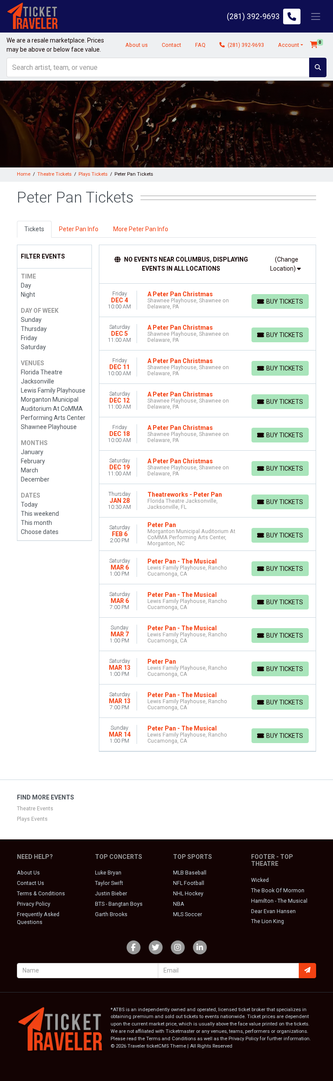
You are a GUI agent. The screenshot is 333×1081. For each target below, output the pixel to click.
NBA (178, 904)
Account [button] (288, 45)
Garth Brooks (111, 914)
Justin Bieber (111, 894)
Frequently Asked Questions (38, 918)
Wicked (260, 880)
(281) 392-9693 (245, 45)
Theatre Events (35, 809)
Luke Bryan (108, 873)
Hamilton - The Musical (279, 901)
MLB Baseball (189, 873)
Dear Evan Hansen (273, 911)
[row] (207, 300)
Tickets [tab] (34, 229)
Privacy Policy (33, 904)
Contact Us (30, 883)
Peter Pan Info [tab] (78, 229)
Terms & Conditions (41, 894)
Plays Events (32, 819)
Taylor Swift (109, 883)
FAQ (200, 45)
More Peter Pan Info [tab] (140, 229)
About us (136, 45)
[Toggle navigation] (315, 16)
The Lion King (267, 921)
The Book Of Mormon (277, 891)
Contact (171, 45)
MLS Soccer (187, 914)
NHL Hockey (188, 894)
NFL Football (188, 883)
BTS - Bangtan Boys (119, 904)
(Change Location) (284, 264)
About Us (28, 873)
